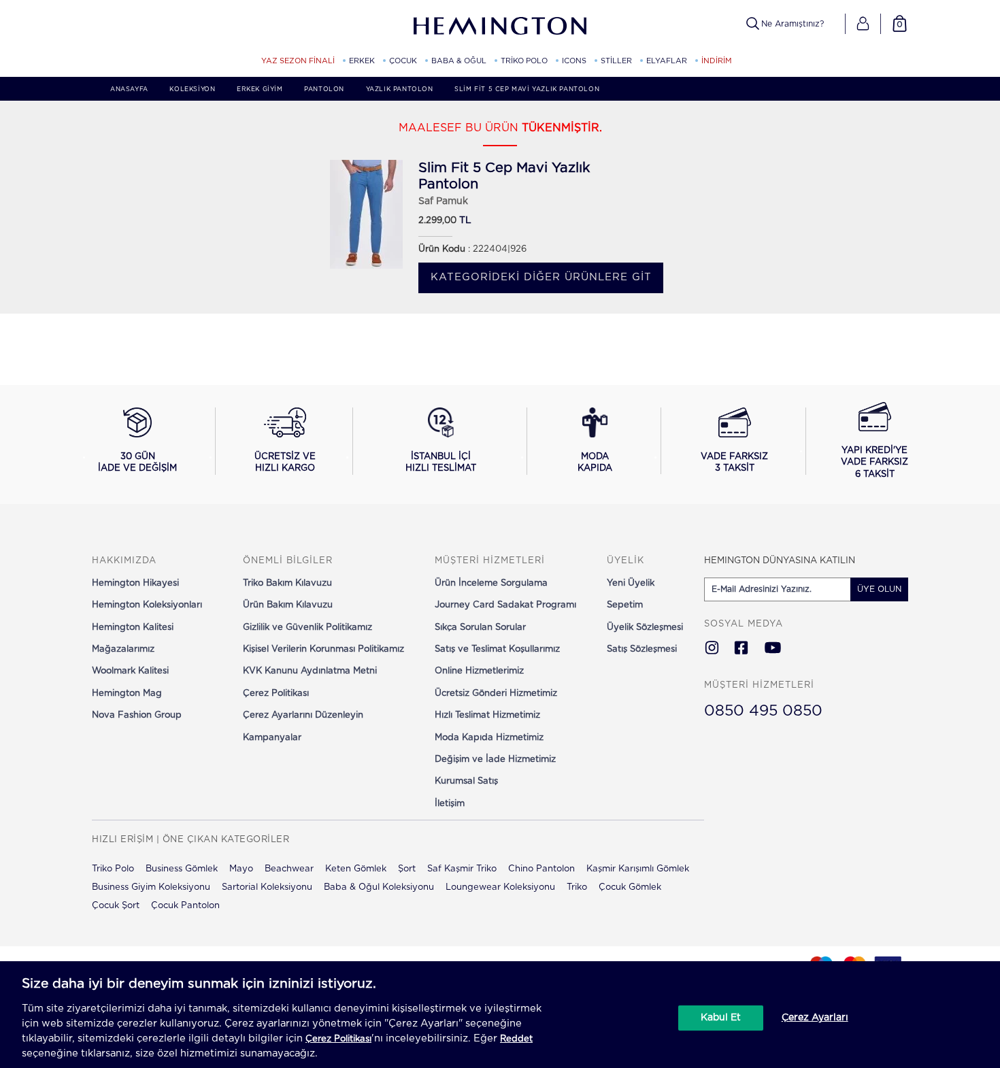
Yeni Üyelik (630, 583)
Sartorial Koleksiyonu (267, 887)
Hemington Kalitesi (132, 627)
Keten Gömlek (355, 869)
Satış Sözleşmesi (642, 649)
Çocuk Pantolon (185, 905)
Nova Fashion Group (137, 715)
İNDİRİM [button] (716, 61)
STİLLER (616, 61)
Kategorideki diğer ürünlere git (541, 277)
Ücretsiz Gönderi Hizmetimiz (496, 693)
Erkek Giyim (260, 89)
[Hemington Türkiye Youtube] (773, 649)
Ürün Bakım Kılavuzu (288, 605)
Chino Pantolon (541, 869)
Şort (407, 869)
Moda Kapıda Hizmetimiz (489, 737)
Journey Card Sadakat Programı (505, 605)
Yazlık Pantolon (399, 89)
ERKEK (362, 61)
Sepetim (625, 605)
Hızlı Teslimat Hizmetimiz (487, 715)
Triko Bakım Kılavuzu (287, 583)
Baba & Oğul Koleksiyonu (379, 887)
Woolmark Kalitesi (130, 671)
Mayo (241, 869)
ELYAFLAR (666, 61)
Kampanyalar (272, 737)
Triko (577, 887)
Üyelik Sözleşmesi (645, 627)
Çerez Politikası (276, 693)
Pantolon (324, 89)
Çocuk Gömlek (630, 887)
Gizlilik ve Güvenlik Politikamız (307, 627)
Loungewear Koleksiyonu (500, 887)
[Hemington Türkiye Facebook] (741, 649)
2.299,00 (437, 220)
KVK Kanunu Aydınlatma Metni (310, 671)
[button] (863, 24)
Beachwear (289, 869)
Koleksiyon (192, 89)
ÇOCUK (403, 61)
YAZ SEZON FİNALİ (298, 61)
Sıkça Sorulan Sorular (480, 627)
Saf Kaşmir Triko (462, 869)
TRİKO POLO (524, 61)
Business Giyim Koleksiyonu (151, 887)
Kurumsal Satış (466, 781)
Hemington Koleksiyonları (147, 605)
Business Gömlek (182, 869)
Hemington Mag (127, 693)
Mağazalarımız (123, 649)
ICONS (574, 61)
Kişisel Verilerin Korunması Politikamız (323, 649)
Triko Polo (113, 869)
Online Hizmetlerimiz (479, 671)
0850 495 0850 (763, 710)
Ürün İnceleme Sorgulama (491, 583)
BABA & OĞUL (458, 61)
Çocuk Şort (115, 905)
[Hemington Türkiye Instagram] (712, 649)
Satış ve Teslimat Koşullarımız (497, 649)
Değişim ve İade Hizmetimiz (495, 759)
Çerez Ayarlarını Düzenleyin (303, 715)
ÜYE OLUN (879, 589)
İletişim (450, 803)
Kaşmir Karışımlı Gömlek (637, 869)
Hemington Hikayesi (135, 583)
